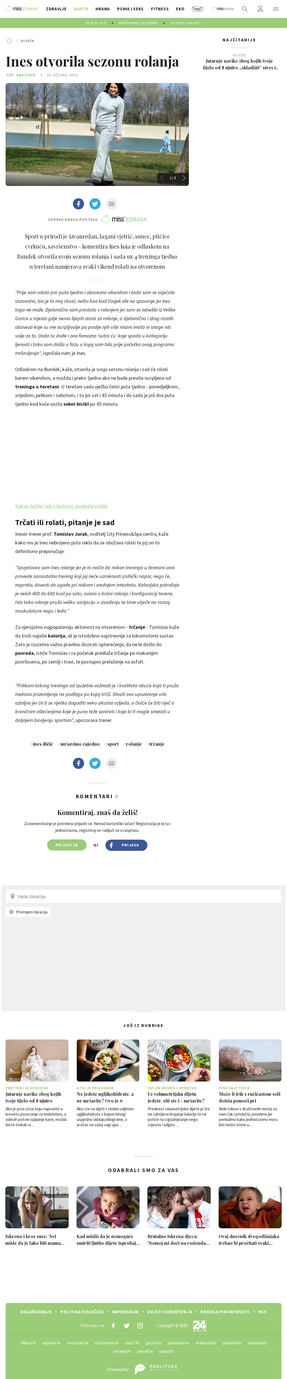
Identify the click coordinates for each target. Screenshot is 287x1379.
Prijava (130, 844)
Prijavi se (66, 844)
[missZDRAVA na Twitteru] (126, 1325)
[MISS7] (197, 9)
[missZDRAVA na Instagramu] (140, 1325)
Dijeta (27, 40)
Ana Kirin (26, 74)
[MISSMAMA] (222, 9)
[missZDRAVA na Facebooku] (113, 1325)
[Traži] (245, 9)
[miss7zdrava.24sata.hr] (22, 9)
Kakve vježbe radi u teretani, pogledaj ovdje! (61, 506)
